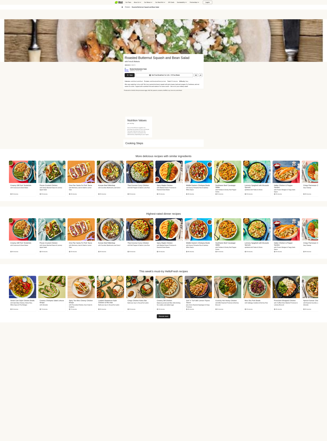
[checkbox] (125, 65)
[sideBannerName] (138, 104)
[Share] (200, 75)
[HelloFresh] (119, 2)
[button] (138, 120)
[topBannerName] (163, 14)
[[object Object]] (196, 75)
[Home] (122, 7)
